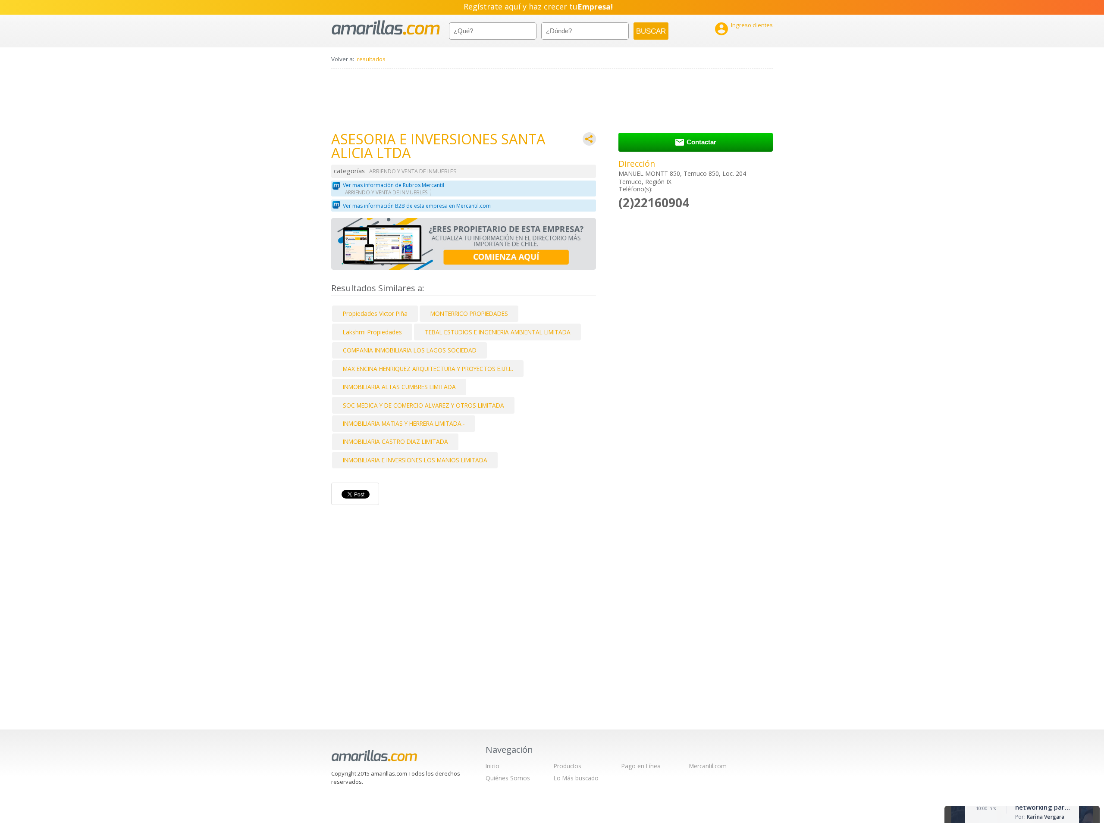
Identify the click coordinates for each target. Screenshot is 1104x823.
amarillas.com (385, 28)
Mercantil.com (708, 766)
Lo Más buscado (576, 778)
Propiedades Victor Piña (375, 313)
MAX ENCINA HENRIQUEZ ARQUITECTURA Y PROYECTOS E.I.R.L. (428, 369)
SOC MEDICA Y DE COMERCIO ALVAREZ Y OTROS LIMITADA (423, 405)
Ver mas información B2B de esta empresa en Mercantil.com (417, 205)
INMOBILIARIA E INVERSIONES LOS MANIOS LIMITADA (415, 460)
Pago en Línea (641, 766)
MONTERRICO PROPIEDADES (469, 313)
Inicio (492, 766)
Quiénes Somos (508, 778)
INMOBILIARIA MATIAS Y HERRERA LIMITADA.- (404, 423)
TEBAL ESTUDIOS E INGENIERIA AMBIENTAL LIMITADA (498, 332)
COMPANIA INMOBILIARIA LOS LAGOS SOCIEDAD (410, 350)
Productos (567, 766)
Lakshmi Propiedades (372, 332)
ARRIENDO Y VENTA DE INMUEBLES (413, 171)
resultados (371, 59)
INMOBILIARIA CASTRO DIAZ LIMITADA (395, 441)
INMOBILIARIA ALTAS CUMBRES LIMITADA (399, 387)
